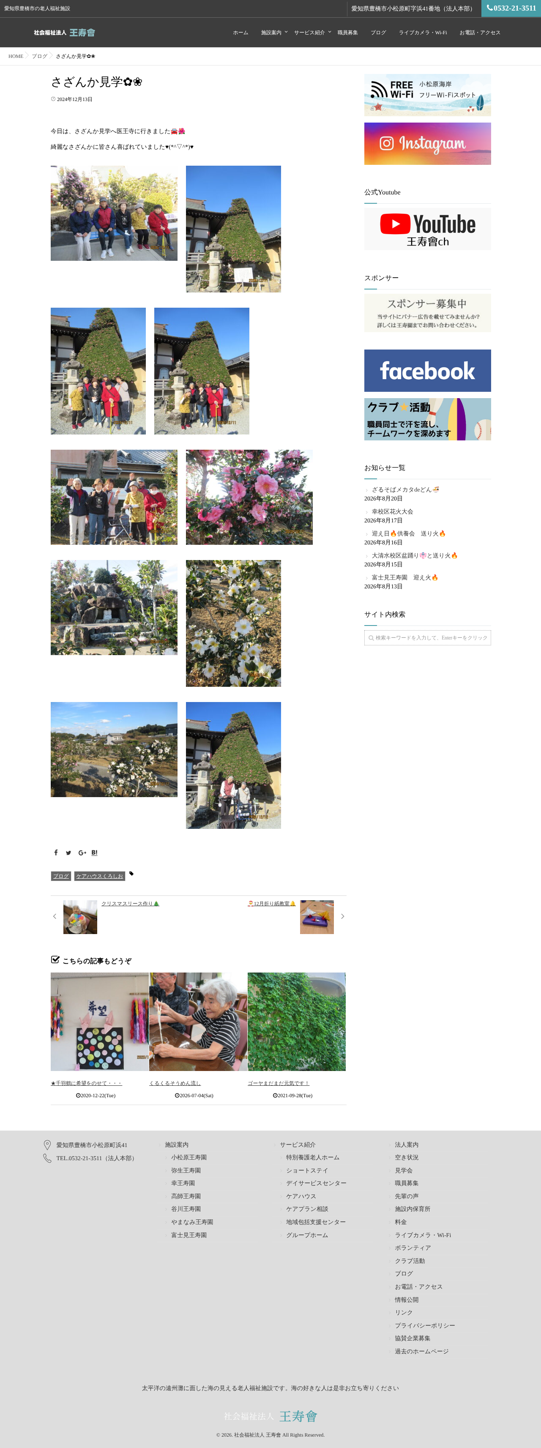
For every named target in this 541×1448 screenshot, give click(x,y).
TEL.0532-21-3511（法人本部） (97, 1159)
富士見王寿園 (189, 1235)
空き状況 (406, 1158)
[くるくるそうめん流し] (198, 1022)
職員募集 (348, 33)
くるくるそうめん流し (175, 1083)
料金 (401, 1222)
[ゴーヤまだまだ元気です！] (297, 1022)
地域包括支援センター (316, 1222)
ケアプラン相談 (307, 1209)
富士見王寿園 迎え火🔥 (405, 578)
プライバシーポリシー (425, 1326)
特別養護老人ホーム (313, 1158)
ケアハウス (301, 1197)
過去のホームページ (422, 1352)
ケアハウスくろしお (100, 876)
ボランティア (413, 1248)
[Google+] (82, 853)
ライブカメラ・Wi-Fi (423, 33)
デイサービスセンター (316, 1183)
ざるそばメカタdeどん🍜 (406, 490)
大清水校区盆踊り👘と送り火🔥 (415, 556)
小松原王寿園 (189, 1158)
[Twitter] (69, 853)
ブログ (378, 33)
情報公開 (406, 1300)
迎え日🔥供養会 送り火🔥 (409, 534)
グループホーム (307, 1235)
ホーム (241, 33)
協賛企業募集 (412, 1339)
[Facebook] (56, 853)
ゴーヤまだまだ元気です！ (278, 1083)
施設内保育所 (412, 1209)
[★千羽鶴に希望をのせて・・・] (100, 1022)
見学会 (404, 1171)
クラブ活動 (410, 1261)
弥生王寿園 (186, 1171)
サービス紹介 (309, 33)
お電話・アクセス (480, 33)
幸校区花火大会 (392, 512)
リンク (404, 1313)
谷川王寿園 (186, 1209)
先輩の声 (406, 1197)
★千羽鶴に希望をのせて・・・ (86, 1083)
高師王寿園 (186, 1197)
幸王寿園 (183, 1183)
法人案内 (406, 1145)
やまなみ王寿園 (192, 1222)
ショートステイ (307, 1171)
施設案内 (271, 33)
